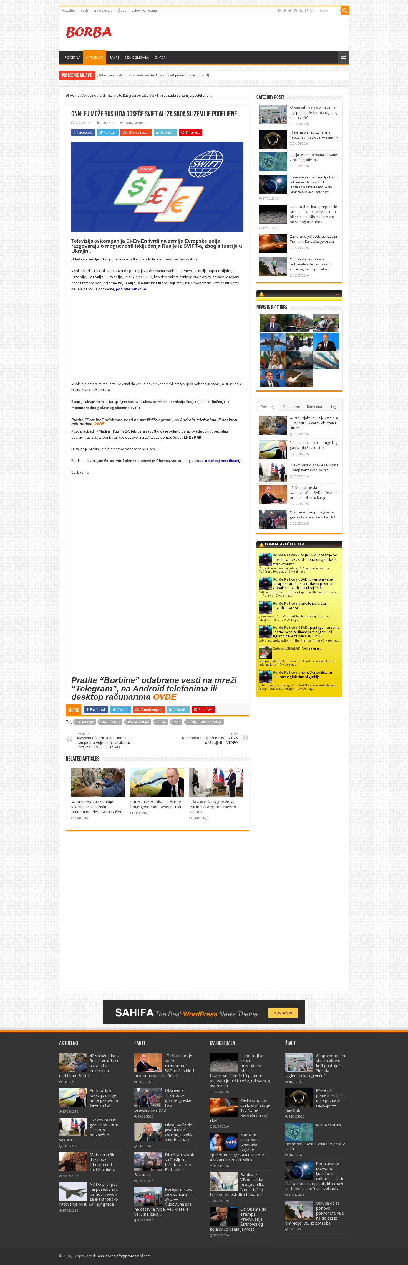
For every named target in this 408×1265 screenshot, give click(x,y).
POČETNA (72, 57)
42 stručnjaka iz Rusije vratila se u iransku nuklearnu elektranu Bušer (96, 806)
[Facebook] (284, 10)
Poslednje (268, 407)
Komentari (315, 407)
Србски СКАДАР (286, 648)
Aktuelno (68, 10)
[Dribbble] (301, 10)
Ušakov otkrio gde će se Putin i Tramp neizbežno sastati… (212, 806)
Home (74, 95)
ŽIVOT (160, 57)
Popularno (291, 407)
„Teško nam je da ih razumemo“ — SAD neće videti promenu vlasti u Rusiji (314, 492)
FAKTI (114, 57)
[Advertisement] (244, 33)
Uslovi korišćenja (144, 10)
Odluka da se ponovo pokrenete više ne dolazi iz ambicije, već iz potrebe (310, 264)
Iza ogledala (103, 10)
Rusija (161, 722)
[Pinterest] (295, 10)
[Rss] (280, 10)
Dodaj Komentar (136, 123)
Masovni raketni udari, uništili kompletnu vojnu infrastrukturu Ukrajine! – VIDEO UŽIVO (103, 740)
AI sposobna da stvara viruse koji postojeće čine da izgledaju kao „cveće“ (314, 113)
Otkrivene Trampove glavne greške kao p (128, 75)
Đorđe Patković (286, 555)
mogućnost (110, 722)
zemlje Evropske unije (205, 722)
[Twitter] (290, 10)
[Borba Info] (89, 32)
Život (122, 10)
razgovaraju (138, 722)
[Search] (345, 10)
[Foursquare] (306, 10)
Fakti (84, 10)
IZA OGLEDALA (137, 57)
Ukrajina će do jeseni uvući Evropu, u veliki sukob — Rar (179, 1133)
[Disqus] (157, 916)
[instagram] (311, 10)
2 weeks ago (297, 571)
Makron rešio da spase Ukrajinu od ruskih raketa (102, 1162)
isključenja (85, 722)
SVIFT (176, 722)
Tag (333, 407)
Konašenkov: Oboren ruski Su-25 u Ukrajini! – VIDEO (210, 738)
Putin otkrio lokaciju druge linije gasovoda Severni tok (155, 804)
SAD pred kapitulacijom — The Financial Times (289, 640)
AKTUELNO (95, 57)
